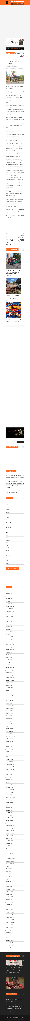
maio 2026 (8, 598)
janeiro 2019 (8, 822)
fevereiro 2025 (9, 636)
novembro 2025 (9, 613)
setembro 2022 (9, 710)
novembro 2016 (9, 889)
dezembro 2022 (9, 703)
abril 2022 (8, 723)
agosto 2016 (8, 896)
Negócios (7, 535)
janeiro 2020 (8, 792)
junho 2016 (8, 902)
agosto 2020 (8, 774)
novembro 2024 (9, 644)
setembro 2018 (9, 833)
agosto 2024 (8, 652)
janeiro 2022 (8, 731)
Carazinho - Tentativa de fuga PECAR (21, 238)
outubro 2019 (8, 800)
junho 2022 (8, 718)
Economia (8, 517)
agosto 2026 (8, 591)
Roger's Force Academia (11, 558)
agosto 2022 (8, 713)
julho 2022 (8, 715)
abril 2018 (8, 845)
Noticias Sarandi (9, 540)
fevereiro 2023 (9, 698)
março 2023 (8, 695)
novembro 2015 (9, 919)
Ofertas (7, 542)
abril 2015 (8, 937)
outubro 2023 (8, 677)
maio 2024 (8, 659)
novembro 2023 (9, 675)
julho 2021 (8, 746)
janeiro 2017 (8, 884)
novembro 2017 (9, 858)
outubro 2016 (8, 891)
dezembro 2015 (9, 917)
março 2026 (8, 603)
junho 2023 (8, 687)
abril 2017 (8, 876)
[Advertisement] (15, 23)
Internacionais (8, 527)
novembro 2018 (9, 828)
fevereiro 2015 (9, 942)
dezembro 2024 (9, 642)
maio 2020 (8, 782)
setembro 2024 (9, 649)
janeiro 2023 (8, 700)
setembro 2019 (9, 802)
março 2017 (8, 879)
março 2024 (8, 664)
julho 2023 (8, 685)
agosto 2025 (8, 621)
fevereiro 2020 (9, 789)
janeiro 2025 (8, 639)
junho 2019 (8, 810)
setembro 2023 (9, 680)
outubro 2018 (8, 830)
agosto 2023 (8, 682)
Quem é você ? (9, 553)
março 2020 (8, 787)
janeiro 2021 (8, 761)
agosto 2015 (8, 927)
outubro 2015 (8, 922)
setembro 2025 (9, 619)
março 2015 (8, 940)
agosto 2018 (8, 835)
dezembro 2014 (9, 947)
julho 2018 (8, 838)
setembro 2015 (9, 924)
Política (7, 550)
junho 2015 (8, 932)
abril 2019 (8, 815)
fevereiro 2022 (9, 728)
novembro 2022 (9, 705)
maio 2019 (8, 812)
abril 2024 (8, 662)
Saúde (7, 560)
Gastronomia (8, 525)
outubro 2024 (8, 647)
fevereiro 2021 (9, 759)
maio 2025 (8, 629)
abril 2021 (8, 754)
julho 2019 (8, 807)
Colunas (14, 66)
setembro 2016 (9, 894)
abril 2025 (8, 631)
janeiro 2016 (8, 914)
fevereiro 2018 (9, 851)
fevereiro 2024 (9, 667)
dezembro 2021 (9, 733)
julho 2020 (8, 777)
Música (7, 532)
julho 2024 (8, 654)
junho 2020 (8, 779)
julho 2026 (8, 593)
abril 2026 (8, 601)
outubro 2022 (8, 708)
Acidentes (8, 502)
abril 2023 (8, 693)
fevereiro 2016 (9, 912)
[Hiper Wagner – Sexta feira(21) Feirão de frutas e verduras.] (14, 310)
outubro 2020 (8, 769)
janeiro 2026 (8, 608)
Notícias (7, 537)
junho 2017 (8, 871)
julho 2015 (8, 930)
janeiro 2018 (8, 853)
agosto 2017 (8, 866)
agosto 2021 (8, 743)
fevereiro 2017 (9, 881)
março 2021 (8, 756)
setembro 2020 (9, 772)
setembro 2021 (9, 741)
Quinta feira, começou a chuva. (12, 492)
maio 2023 (8, 690)
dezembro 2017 (9, 856)
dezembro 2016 (9, 886)
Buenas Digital (21, 1019)
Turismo (7, 563)
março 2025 (8, 634)
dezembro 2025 (9, 611)
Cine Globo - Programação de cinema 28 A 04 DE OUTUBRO (9, 240)
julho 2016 (8, 899)
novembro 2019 (9, 797)
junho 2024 (8, 657)
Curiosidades (8, 514)
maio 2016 (8, 904)
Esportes (7, 519)
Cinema (7, 509)
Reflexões (8, 555)
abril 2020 (8, 784)
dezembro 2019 (9, 794)
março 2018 (8, 848)
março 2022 (8, 726)
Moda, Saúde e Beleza (10, 530)
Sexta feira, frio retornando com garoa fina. (15, 490)
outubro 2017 (8, 861)
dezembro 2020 (9, 764)
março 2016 (8, 909)
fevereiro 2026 (9, 606)
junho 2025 (8, 626)
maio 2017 (8, 873)
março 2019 (8, 817)
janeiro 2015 (8, 945)
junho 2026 (8, 596)
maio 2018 (8, 843)
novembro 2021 (9, 736)
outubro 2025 (8, 616)
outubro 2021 (8, 738)
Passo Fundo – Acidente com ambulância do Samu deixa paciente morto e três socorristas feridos (15, 477)
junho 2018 (8, 840)
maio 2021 (8, 751)
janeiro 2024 (8, 670)
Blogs (7, 504)
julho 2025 (8, 624)
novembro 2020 (9, 766)
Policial (7, 547)
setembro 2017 (9, 863)
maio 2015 (8, 935)
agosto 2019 (8, 805)
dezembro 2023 (9, 672)
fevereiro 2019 (9, 820)
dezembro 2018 (9, 825)
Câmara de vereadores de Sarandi (12, 507)
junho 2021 (8, 749)
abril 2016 (8, 907)
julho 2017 (8, 868)
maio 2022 (8, 721)
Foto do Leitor (9, 522)
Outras (7, 545)
